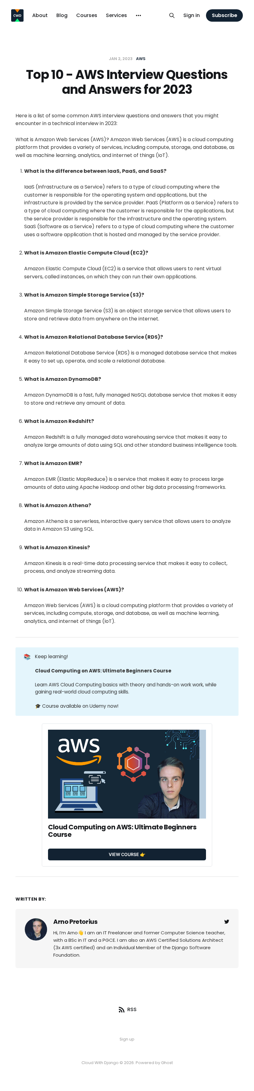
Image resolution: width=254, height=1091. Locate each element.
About (40, 15)
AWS (141, 59)
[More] (138, 15)
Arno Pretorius (75, 921)
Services (116, 15)
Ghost (167, 1063)
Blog (62, 15)
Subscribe (224, 15)
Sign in (191, 15)
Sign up (127, 1039)
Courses (86, 15)
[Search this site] (172, 15)
